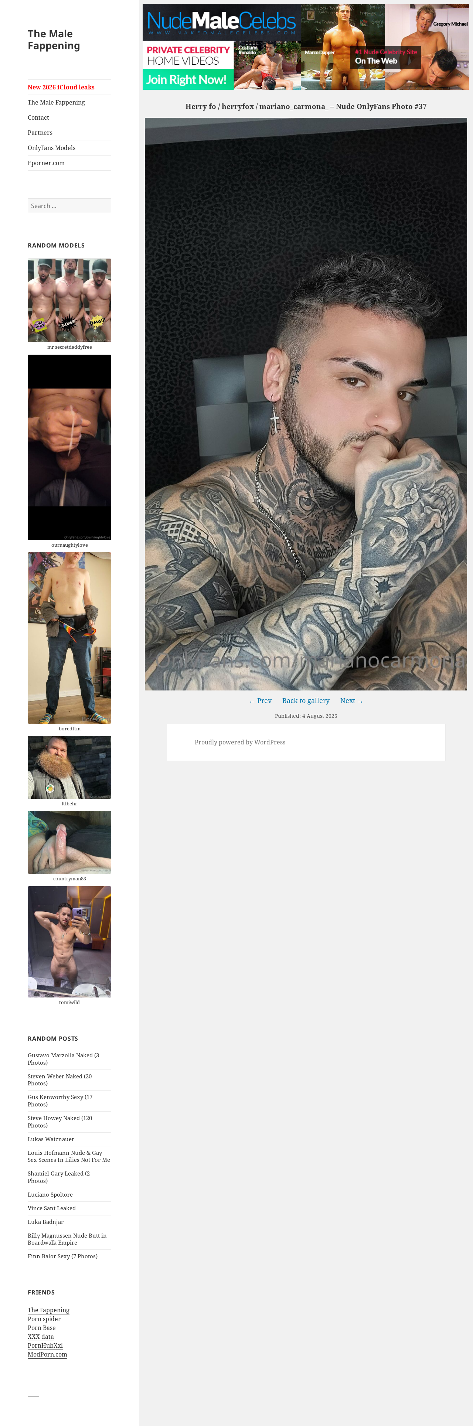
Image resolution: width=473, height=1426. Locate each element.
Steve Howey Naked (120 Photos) (60, 1121)
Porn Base (42, 1328)
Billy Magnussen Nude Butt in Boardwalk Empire (67, 1239)
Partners (40, 133)
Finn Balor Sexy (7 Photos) (63, 1256)
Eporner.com (46, 163)
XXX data (41, 1337)
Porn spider (44, 1319)
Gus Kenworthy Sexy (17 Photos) (60, 1100)
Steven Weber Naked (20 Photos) (60, 1079)
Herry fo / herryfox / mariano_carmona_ (257, 106)
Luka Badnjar (46, 1221)
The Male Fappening (54, 39)
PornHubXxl (45, 1345)
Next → (352, 700)
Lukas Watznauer (51, 1139)
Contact (38, 117)
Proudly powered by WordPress (240, 742)
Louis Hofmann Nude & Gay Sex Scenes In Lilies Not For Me (69, 1156)
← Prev (260, 700)
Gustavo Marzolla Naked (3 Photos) (63, 1058)
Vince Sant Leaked (52, 1208)
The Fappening (48, 1310)
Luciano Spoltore (50, 1194)
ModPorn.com (47, 1354)
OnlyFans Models (51, 148)
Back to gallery (306, 700)
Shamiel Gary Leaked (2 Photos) (59, 1177)
